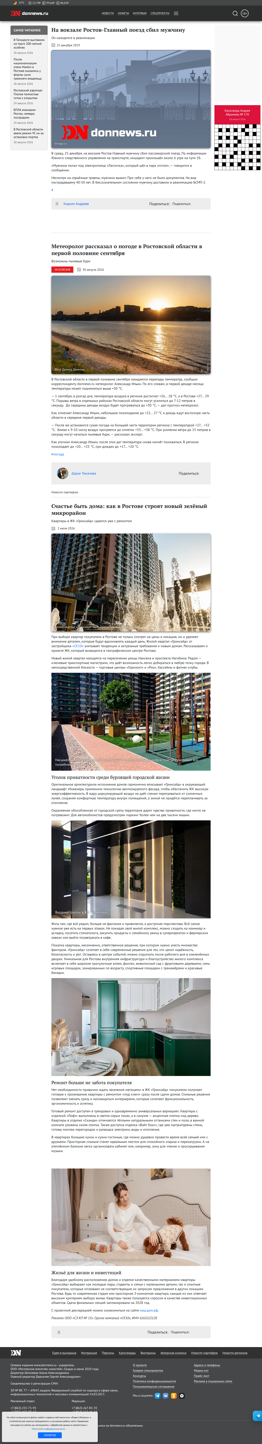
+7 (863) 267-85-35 (84, 1408)
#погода (57, 454)
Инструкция (89, 1353)
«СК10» (78, 646)
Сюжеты (123, 13)
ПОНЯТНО (50, 1435)
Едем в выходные (64, 1353)
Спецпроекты (160, 13)
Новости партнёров (204, 1353)
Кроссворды (127, 1353)
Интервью (140, 13)
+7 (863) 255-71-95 (23, 1408)
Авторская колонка (173, 1353)
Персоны (108, 1353)
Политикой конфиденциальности (49, 1428)
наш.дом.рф (149, 1310)
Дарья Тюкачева (84, 473)
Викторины (148, 1353)
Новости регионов (234, 1353)
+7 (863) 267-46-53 (84, 1412)
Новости (108, 13)
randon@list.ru (82, 1415)
